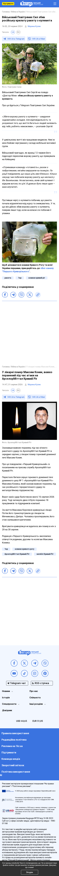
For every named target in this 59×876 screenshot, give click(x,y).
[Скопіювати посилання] (38, 295)
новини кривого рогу (24, 549)
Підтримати (8, 4)
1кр (19, 278)
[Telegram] (13, 295)
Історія (6, 697)
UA (13, 32)
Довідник (7, 710)
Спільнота (35, 697)
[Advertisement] (29, 333)
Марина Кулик (34, 26)
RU (18, 32)
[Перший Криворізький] (31, 4)
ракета (8, 278)
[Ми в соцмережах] (14, 663)
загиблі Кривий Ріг (45, 554)
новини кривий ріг (36, 278)
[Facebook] (5, 295)
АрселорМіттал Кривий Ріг (17, 554)
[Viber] (21, 295)
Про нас (34, 691)
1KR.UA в (15, 39)
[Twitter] (30, 295)
